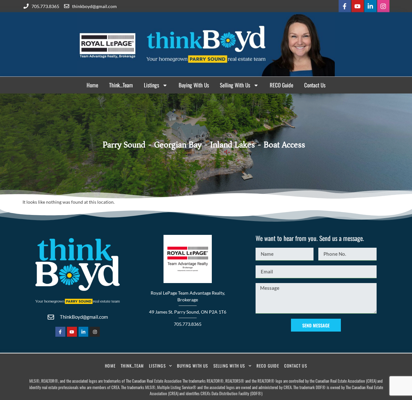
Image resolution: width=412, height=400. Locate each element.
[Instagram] (383, 6)
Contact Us (314, 85)
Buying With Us (194, 85)
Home (92, 85)
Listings (151, 85)
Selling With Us (235, 85)
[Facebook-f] (345, 6)
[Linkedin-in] (370, 6)
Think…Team (121, 85)
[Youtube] (357, 6)
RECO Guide (281, 85)
